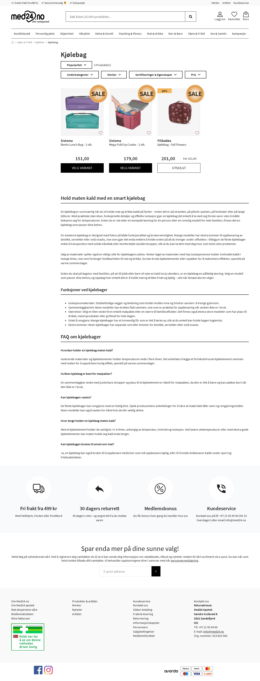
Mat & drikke (155, 33)
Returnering (140, 618)
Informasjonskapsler (146, 623)
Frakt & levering (143, 614)
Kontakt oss (140, 605)
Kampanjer (78, 3)
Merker (215, 3)
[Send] (155, 571)
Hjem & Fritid (196, 33)
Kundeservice (241, 3)
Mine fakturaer (20, 618)
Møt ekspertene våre (24, 609)
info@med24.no (213, 631)
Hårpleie (84, 33)
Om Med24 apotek (22, 605)
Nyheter (77, 609)
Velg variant (82, 168)
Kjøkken (40, 42)
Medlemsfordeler (144, 636)
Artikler (226, 3)
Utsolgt (179, 168)
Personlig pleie (45, 33)
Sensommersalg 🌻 (55, 3)
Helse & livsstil (104, 33)
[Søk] (190, 16)
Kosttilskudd (22, 33)
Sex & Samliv (218, 33)
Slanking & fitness (130, 33)
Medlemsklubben (22, 614)
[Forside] (12, 42)
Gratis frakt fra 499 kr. (26, 3)
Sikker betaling (142, 609)
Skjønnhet (66, 33)
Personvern (140, 627)
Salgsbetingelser (143, 631)
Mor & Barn (175, 33)
